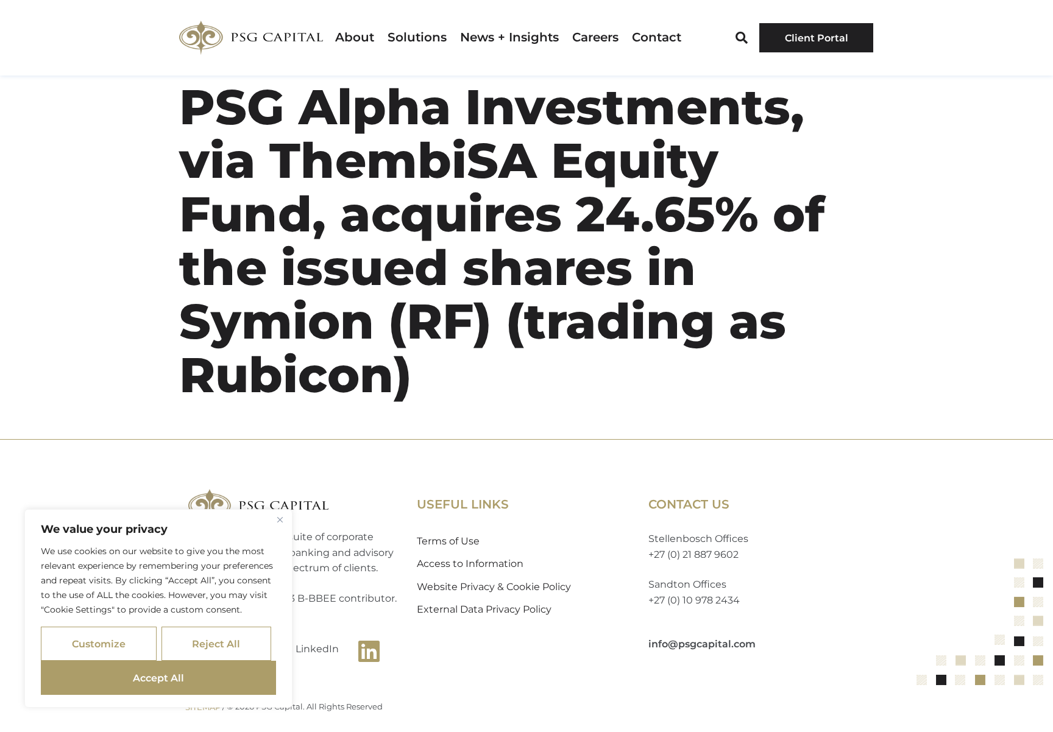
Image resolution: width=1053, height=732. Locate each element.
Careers (595, 37)
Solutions (417, 37)
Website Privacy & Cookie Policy (494, 587)
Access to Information (470, 563)
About (354, 37)
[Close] (279, 519)
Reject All (216, 644)
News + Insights (509, 37)
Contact (656, 37)
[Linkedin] (369, 651)
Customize (99, 644)
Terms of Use (448, 541)
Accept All (158, 678)
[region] (158, 608)
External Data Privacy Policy (484, 609)
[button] (741, 38)
